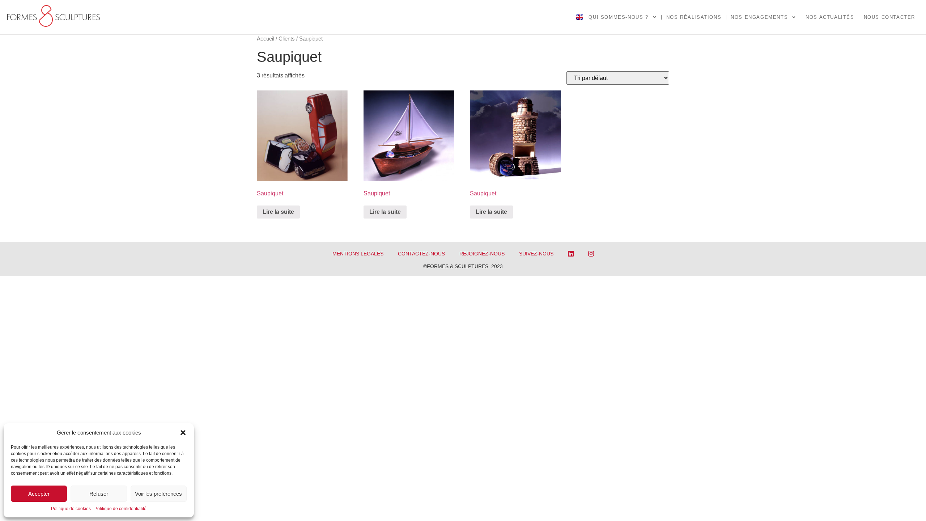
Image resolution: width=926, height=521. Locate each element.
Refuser (98, 494)
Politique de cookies (71, 508)
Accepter (39, 494)
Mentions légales (357, 254)
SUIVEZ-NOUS (536, 254)
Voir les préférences (158, 494)
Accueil (265, 39)
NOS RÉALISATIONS (694, 17)
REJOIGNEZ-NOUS (482, 254)
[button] (183, 432)
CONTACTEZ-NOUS (421, 254)
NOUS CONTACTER (889, 17)
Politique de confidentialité (120, 508)
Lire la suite (278, 212)
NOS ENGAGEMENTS (759, 17)
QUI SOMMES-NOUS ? (618, 17)
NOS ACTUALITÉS (830, 17)
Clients (287, 39)
